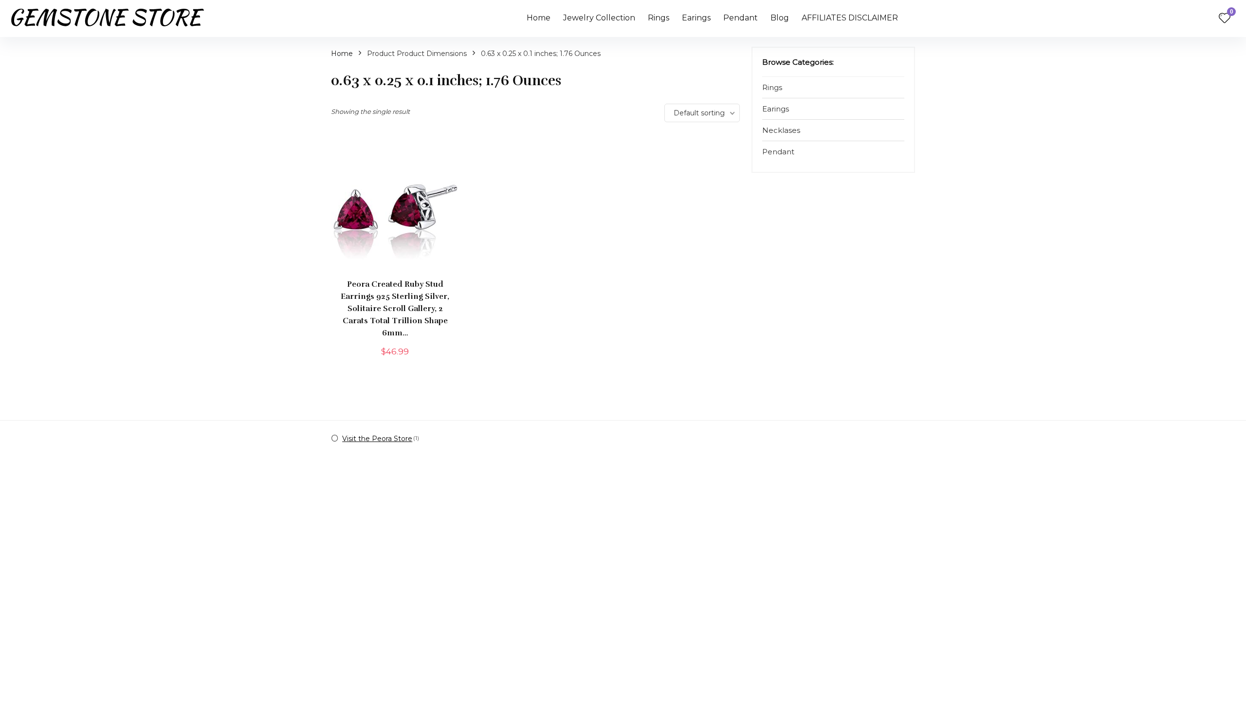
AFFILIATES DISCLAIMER (850, 17)
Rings (658, 17)
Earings (696, 17)
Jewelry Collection (599, 17)
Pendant (740, 17)
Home (538, 17)
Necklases (781, 130)
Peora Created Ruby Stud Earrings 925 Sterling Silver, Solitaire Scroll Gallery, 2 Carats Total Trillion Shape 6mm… (395, 308)
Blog (779, 17)
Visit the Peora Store (377, 438)
